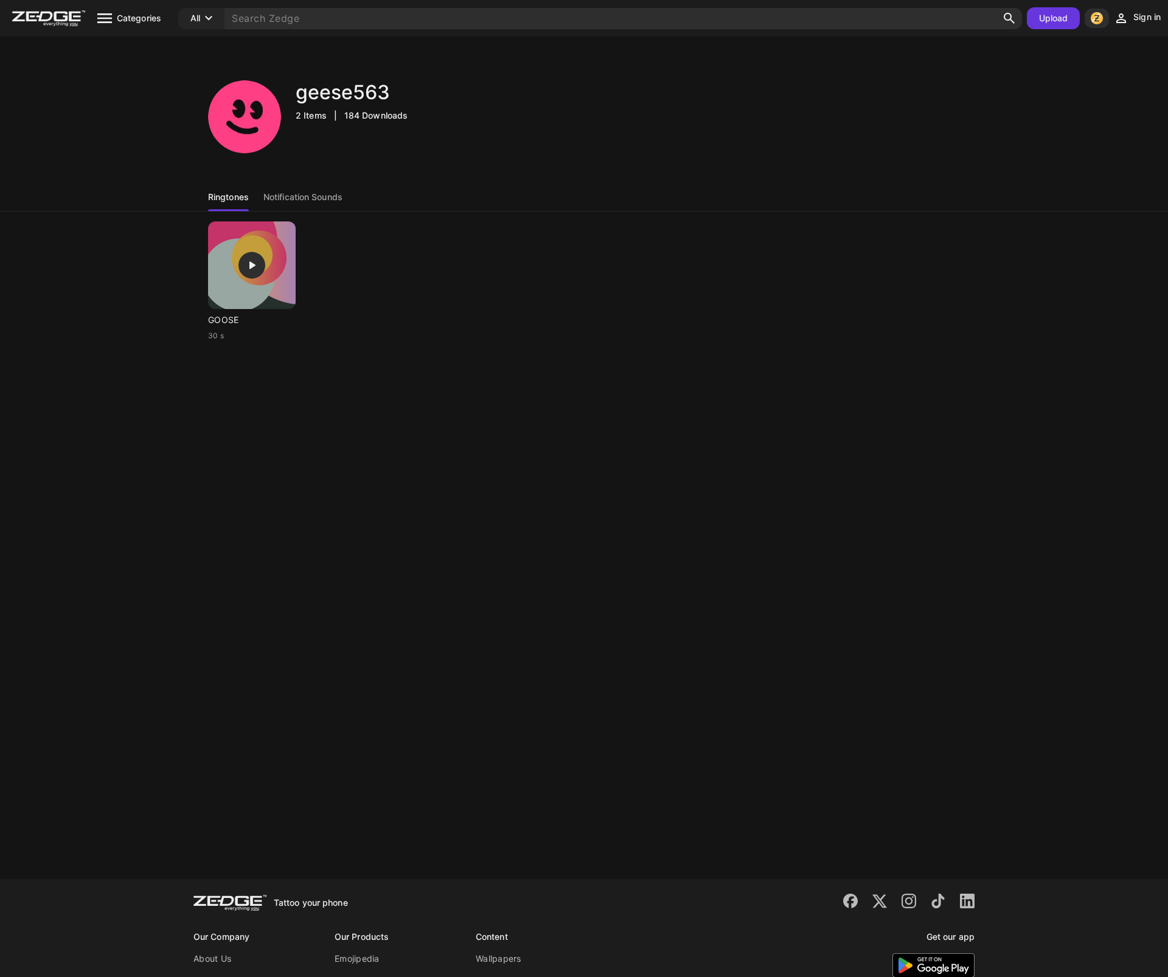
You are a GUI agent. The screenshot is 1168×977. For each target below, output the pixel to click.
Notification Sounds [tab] (302, 197)
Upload (1053, 18)
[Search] (1009, 18)
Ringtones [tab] (228, 197)
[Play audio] (251, 265)
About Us (212, 958)
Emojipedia (357, 958)
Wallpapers (498, 958)
